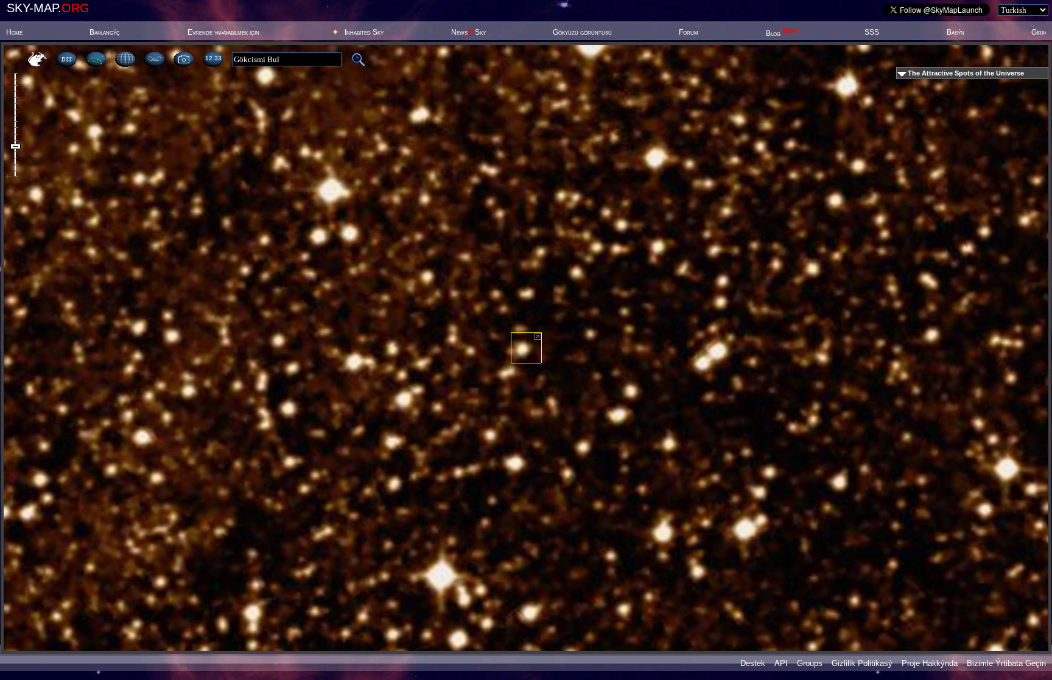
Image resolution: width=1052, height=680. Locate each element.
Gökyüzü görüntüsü (582, 32)
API (781, 663)
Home (14, 32)
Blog (782, 33)
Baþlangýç (104, 32)
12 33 (213, 58)
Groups (809, 663)
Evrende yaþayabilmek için (223, 32)
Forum (688, 32)
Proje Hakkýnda (930, 663)
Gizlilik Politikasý (862, 663)
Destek (752, 663)
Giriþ (1038, 32)
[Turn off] (538, 336)
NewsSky (468, 32)
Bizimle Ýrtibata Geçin (1006, 663)
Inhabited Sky (364, 32)
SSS (871, 32)
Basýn (955, 32)
